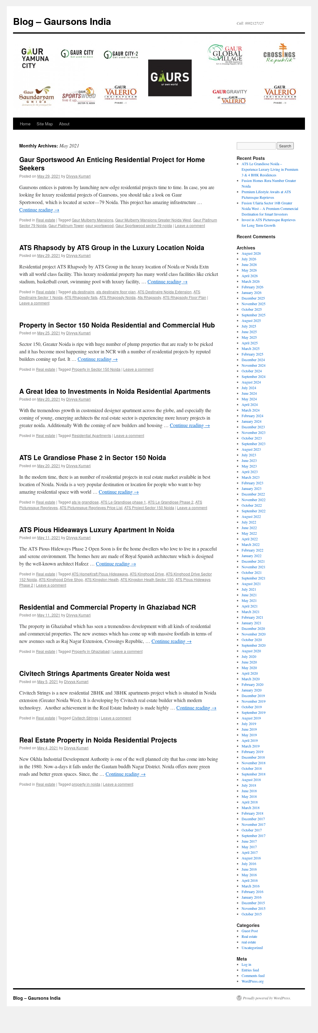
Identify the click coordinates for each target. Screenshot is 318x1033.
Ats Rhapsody (149, 297)
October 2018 (252, 768)
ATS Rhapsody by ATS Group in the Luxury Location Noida (111, 247)
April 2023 (250, 471)
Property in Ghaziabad (91, 651)
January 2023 (251, 488)
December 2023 (253, 426)
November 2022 (254, 499)
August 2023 (251, 449)
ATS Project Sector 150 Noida (149, 507)
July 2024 (249, 387)
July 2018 (249, 785)
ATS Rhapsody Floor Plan (184, 297)
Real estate (45, 219)
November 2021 (254, 566)
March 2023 (251, 477)
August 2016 (251, 857)
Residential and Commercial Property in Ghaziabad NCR (107, 607)
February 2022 (252, 549)
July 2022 (249, 521)
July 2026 (249, 258)
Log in (246, 964)
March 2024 (251, 409)
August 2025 (251, 320)
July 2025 (249, 325)
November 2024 (254, 365)
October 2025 (252, 309)
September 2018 (254, 773)
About (64, 124)
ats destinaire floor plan (116, 291)
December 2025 (253, 297)
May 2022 (249, 533)
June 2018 (249, 790)
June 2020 (249, 661)
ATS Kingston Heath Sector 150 (147, 579)
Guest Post (250, 930)
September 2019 (254, 712)
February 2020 (252, 684)
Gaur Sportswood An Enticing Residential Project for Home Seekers (112, 163)
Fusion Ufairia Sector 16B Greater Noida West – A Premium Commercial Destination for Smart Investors (270, 208)
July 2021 (249, 589)
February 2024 (252, 415)
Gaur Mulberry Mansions (92, 219)
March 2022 (251, 544)
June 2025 (249, 331)
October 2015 (252, 913)
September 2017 (254, 835)
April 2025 (250, 342)
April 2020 (250, 673)
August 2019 (251, 717)
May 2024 (249, 398)
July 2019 (249, 723)
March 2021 (251, 611)
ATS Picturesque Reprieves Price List (91, 507)
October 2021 (252, 572)
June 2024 (249, 393)
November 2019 (254, 701)
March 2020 (251, 678)
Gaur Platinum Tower (66, 225)
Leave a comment (190, 225)
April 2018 (250, 801)
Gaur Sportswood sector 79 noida (144, 225)
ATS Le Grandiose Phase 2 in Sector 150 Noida (92, 457)
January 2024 (251, 421)
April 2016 (250, 880)
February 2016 (252, 891)
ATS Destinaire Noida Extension (165, 291)
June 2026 (249, 264)
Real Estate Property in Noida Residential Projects (98, 739)
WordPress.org (253, 981)
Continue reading (39, 209)
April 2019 (250, 740)
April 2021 (250, 605)
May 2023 (249, 465)
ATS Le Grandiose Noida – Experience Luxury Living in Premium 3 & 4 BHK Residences (270, 169)
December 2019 (253, 695)
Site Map (45, 124)
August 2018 (251, 779)
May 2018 (249, 796)
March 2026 (251, 281)
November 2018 (254, 762)
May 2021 (249, 600)
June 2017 (249, 841)
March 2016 (251, 885)
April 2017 (250, 852)
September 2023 (254, 443)
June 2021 (249, 594)
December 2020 (253, 628)
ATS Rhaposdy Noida (117, 297)
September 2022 (254, 510)
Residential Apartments (91, 435)
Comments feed (253, 975)
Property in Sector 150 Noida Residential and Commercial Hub (117, 324)
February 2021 (252, 617)
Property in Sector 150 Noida (96, 369)
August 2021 (251, 583)
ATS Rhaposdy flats (81, 297)
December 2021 (253, 561)
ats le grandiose (85, 502)
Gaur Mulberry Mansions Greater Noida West (153, 219)
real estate (249, 941)
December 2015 (253, 902)
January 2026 (251, 292)
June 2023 (249, 460)
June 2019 (249, 729)
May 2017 (249, 846)
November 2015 (254, 908)
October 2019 (252, 706)
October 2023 (252, 437)
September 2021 (254, 577)
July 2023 (249, 454)
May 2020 (249, 667)
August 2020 (251, 650)
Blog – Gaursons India (62, 21)
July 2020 (249, 656)
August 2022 (251, 516)
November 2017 (254, 824)
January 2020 (251, 689)
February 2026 (252, 286)
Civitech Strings (85, 717)
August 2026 (251, 253)
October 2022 (252, 505)
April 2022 (250, 538)
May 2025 (249, 337)
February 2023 (252, 482)
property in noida (86, 784)
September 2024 (254, 376)
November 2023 (254, 432)
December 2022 (253, 493)
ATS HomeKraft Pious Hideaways (100, 573)
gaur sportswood (99, 225)
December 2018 (253, 757)
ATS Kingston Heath (102, 579)
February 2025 (252, 353)
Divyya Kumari (78, 176)
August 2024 (251, 381)
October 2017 (252, 829)
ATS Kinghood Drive (147, 573)
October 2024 (252, 370)
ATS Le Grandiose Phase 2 (170, 502)
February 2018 (252, 813)
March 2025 (251, 348)
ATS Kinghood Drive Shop (61, 579)
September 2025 (254, 314)
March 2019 (251, 745)
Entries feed (250, 969)
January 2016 (251, 897)
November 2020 (254, 633)
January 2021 (251, 622)
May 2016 (249, 874)
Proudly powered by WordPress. (267, 997)
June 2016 (249, 869)
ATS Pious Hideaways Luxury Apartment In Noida (97, 529)
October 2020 (252, 639)
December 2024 (253, 359)
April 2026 (250, 275)
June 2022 (249, 527)
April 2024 (250, 404)
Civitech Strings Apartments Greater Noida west (94, 673)
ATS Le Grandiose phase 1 (123, 502)
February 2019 (252, 751)
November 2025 (254, 303)
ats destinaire (83, 291)
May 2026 (249, 270)
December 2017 (253, 818)
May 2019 (249, 734)
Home (25, 124)
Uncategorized (252, 947)
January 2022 (251, 555)
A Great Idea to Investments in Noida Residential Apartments (115, 391)
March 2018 (251, 807)
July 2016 (249, 863)
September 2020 (254, 645)
